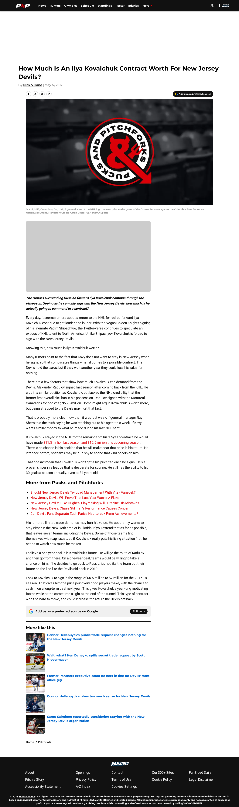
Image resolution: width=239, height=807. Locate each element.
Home (30, 742)
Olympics (70, 5)
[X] (211, 5)
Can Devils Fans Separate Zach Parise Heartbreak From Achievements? (84, 514)
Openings (83, 772)
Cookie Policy (162, 779)
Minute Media (27, 796)
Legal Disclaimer (201, 779)
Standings (105, 5)
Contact (117, 772)
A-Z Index (83, 786)
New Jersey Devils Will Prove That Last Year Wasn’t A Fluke (74, 498)
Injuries (133, 5)
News (42, 5)
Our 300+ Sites (163, 772)
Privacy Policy (86, 779)
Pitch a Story (34, 779)
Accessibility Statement (43, 786)
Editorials (44, 742)
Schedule (87, 5)
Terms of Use (121, 779)
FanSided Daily (200, 772)
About (29, 772)
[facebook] (219, 5)
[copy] (49, 93)
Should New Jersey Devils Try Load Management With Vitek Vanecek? (83, 492)
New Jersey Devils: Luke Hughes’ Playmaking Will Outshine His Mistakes (84, 503)
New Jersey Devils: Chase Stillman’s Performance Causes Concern (80, 508)
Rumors (55, 5)
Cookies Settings (124, 786)
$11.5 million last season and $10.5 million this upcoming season (91, 442)
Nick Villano (32, 85)
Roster (120, 5)
